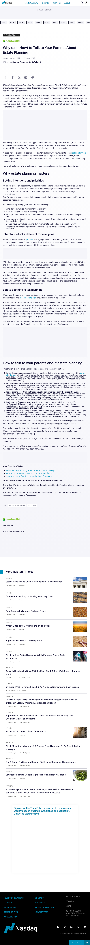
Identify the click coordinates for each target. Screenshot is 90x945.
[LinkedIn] (71, 927)
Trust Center (11, 912)
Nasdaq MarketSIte (44, 907)
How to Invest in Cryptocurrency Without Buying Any (29, 476)
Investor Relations (14, 898)
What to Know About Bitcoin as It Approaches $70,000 (30, 473)
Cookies (70, 901)
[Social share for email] (25, 77)
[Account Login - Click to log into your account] (86, 3)
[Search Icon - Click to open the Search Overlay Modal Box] (82, 3)
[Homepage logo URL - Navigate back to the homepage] (7, 3)
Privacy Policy (73, 896)
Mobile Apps (10, 907)
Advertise (40, 903)
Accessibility (10, 917)
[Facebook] (58, 927)
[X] (65, 927)
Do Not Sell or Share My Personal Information (76, 913)
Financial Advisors (11, 35)
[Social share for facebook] (12, 77)
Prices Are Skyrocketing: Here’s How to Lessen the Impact (31, 470)
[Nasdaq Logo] (20, 928)
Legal (68, 906)
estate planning (79, 153)
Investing (32, 505)
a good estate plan (28, 298)
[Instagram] (78, 927)
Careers (8, 903)
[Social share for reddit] (32, 77)
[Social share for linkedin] (6, 77)
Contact (39, 898)
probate (29, 239)
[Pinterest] (85, 927)
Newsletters (41, 912)
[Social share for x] (19, 77)
